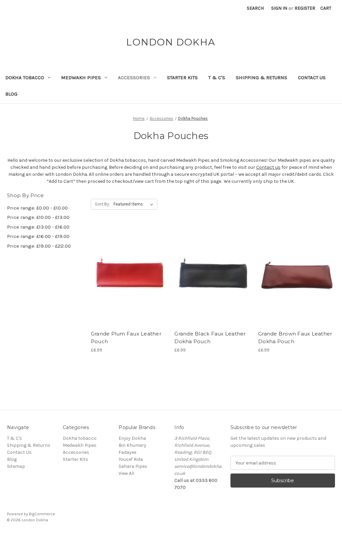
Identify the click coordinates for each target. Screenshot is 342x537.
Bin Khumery (132, 445)
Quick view (129, 270)
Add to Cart (129, 282)
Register (305, 8)
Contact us (268, 167)
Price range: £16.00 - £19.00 (38, 236)
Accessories (134, 78)
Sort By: (102, 204)
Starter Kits (182, 78)
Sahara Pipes (133, 466)
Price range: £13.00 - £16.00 (38, 227)
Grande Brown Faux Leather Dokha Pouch (295, 337)
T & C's (216, 78)
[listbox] (135, 204)
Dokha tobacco (24, 78)
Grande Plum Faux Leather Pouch (126, 337)
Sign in (279, 8)
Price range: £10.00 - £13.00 (38, 217)
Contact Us (312, 78)
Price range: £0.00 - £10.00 (37, 208)
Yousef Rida (131, 459)
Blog (11, 94)
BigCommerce (42, 514)
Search (255, 8)
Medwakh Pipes (81, 78)
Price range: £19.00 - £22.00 (39, 246)
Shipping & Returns (261, 78)
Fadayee (127, 452)
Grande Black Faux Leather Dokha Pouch (209, 337)
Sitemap (16, 466)
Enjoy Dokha (132, 438)
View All (126, 473)
